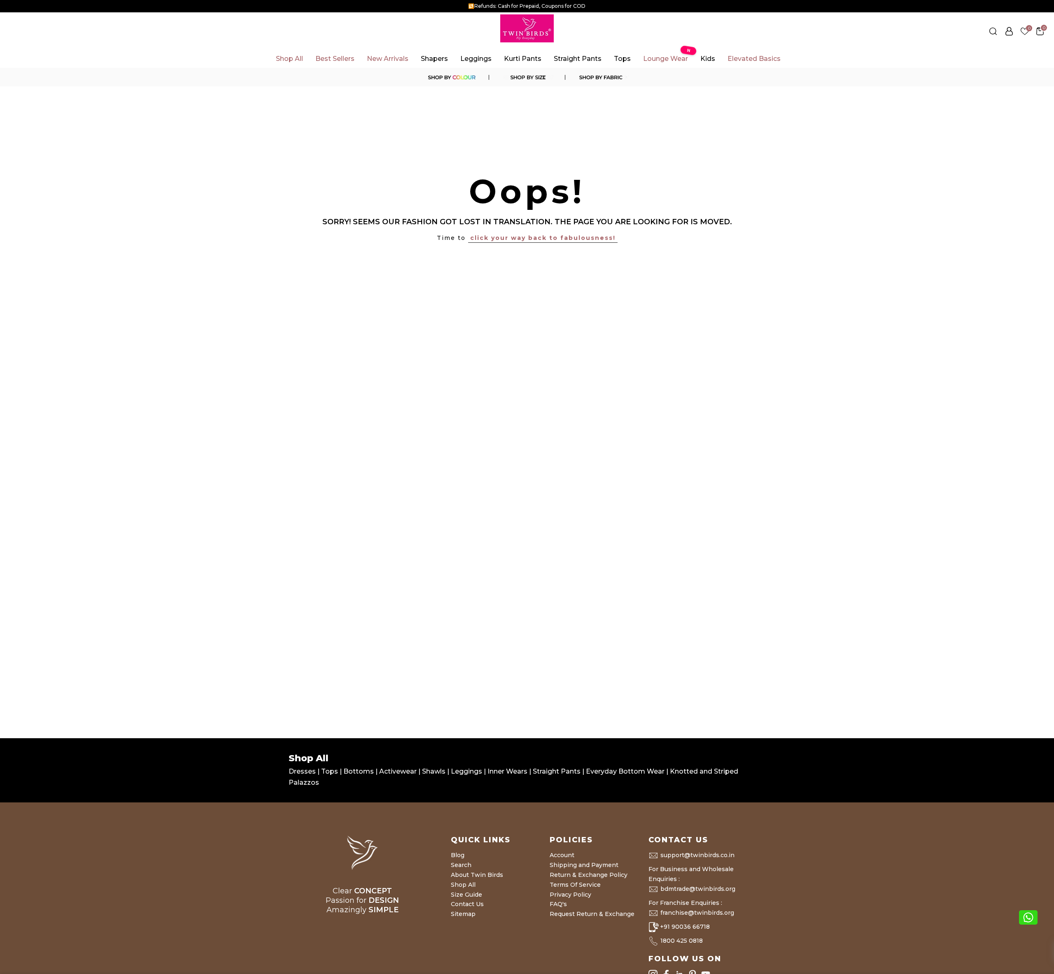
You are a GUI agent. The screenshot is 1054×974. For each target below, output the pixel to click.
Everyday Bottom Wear (625, 771)
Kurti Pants (522, 59)
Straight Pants (578, 59)
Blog (457, 855)
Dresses (303, 771)
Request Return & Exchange (592, 914)
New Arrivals (387, 59)
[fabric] (602, 77)
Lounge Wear (666, 56)
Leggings (476, 59)
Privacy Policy (570, 894)
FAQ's (558, 904)
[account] (1009, 31)
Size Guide (466, 894)
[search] (993, 31)
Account (562, 855)
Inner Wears (507, 771)
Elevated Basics (754, 59)
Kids (707, 59)
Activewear (398, 771)
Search (461, 865)
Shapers (434, 59)
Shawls (433, 771)
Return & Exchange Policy (588, 875)
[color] (451, 77)
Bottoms (359, 771)
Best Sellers (334, 59)
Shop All (289, 59)
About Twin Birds (477, 875)
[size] (527, 77)
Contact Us (467, 904)
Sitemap (463, 914)
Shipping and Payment (584, 865)
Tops (622, 59)
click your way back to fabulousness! (543, 238)
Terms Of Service (575, 884)
